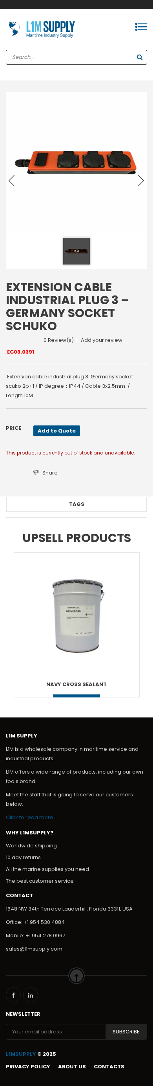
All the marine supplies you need (47, 869)
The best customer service (40, 881)
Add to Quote (57, 430)
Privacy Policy (28, 1066)
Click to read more (29, 817)
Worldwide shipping (31, 845)
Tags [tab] (76, 504)
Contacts (109, 1066)
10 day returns (23, 857)
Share (50, 472)
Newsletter (23, 1014)
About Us (72, 1066)
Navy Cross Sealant (76, 684)
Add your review (101, 340)
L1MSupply (21, 1054)
